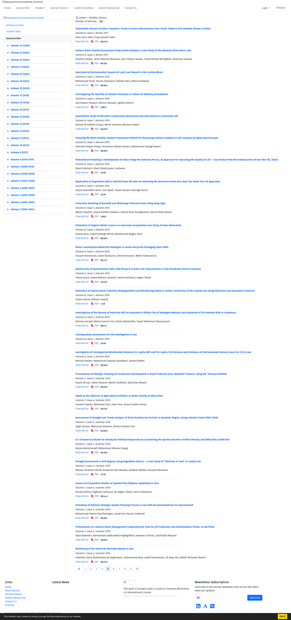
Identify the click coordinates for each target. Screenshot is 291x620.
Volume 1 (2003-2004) (22, 209)
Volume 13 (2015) (20, 124)
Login (265, 8)
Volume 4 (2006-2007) (22, 188)
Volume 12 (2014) (20, 131)
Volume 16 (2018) (20, 102)
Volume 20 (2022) (20, 74)
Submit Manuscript (109, 8)
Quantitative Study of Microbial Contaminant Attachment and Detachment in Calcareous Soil (126, 116)
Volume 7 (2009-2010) (22, 166)
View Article (82, 41)
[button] (82, 616)
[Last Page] (137, 569)
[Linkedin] (198, 607)
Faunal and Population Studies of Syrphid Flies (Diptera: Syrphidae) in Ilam (117, 483)
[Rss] (212, 607)
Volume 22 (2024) (20, 59)
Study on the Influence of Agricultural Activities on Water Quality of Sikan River (119, 395)
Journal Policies (59, 8)
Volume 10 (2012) (20, 145)
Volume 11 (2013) (20, 138)
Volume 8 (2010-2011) (22, 159)
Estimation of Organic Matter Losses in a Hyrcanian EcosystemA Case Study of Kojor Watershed (128, 225)
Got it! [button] (282, 616)
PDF (101, 41)
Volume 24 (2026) (20, 45)
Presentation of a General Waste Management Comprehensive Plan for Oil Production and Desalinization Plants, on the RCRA (144, 526)
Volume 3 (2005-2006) (23, 195)
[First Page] (78, 569)
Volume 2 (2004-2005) (23, 202)
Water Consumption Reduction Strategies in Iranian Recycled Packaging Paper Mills (122, 247)
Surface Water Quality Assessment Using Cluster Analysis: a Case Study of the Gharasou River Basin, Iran (133, 50)
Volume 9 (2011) (19, 152)
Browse (39, 8)
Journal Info (22, 8)
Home (7, 8)
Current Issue (13, 31)
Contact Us (131, 8)
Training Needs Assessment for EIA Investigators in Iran (106, 334)
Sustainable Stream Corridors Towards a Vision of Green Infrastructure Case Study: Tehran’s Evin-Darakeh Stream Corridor (143, 28)
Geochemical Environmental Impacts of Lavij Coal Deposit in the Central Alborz (119, 72)
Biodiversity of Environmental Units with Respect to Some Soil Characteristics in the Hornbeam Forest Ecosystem (138, 268)
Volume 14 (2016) (20, 116)
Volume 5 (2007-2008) (22, 181)
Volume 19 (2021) (20, 81)
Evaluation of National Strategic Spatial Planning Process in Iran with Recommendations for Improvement (134, 505)
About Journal (12, 590)
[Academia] (205, 607)
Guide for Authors (84, 8)
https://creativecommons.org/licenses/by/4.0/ (150, 596)
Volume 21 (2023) (20, 67)
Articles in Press (15, 25)
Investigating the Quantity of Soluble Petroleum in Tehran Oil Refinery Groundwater (121, 94)
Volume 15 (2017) (20, 109)
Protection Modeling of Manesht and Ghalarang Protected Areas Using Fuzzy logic (120, 203)
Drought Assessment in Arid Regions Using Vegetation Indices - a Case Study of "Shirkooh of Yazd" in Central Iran (138, 461)
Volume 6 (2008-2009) (23, 173)
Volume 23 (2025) (20, 52)
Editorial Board (13, 594)
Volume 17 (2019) (20, 95)
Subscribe (254, 597)
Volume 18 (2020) (20, 88)
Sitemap (9, 605)
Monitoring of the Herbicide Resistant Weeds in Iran (104, 548)
